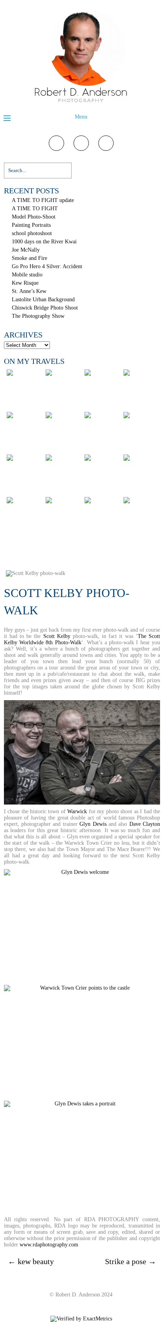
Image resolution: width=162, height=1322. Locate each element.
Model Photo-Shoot (33, 217)
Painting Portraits (31, 225)
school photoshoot (32, 233)
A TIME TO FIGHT (35, 208)
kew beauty (31, 1261)
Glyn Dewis (92, 824)
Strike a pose (130, 1261)
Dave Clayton (144, 824)
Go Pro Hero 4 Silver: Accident (47, 266)
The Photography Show (38, 316)
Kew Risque (25, 283)
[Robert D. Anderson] (80, 103)
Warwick (77, 811)
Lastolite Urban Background (43, 299)
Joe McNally (26, 250)
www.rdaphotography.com (49, 1245)
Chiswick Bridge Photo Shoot (45, 308)
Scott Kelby (56, 636)
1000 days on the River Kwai (44, 242)
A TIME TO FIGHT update (43, 200)
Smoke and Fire (29, 258)
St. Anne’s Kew (29, 291)
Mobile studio (27, 275)
